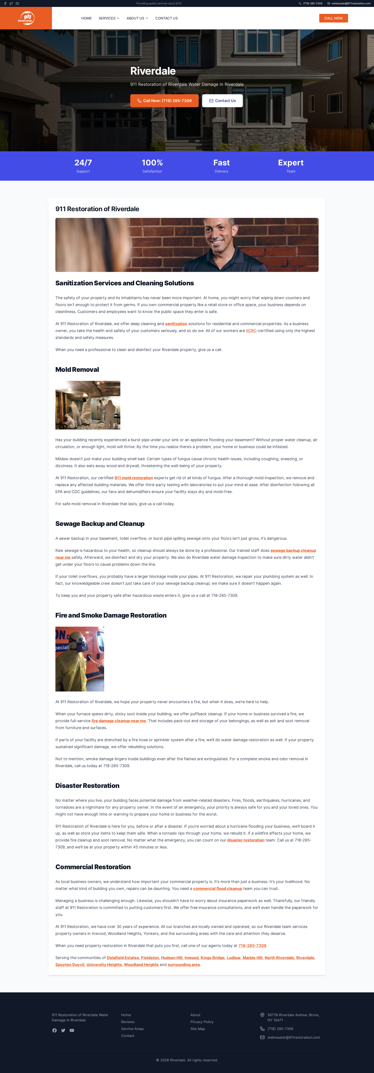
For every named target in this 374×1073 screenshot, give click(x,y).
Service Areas (132, 1029)
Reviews (128, 1022)
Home (126, 1015)
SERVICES (107, 18)
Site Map (197, 1029)
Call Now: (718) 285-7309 (167, 100)
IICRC (251, 330)
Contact (127, 1035)
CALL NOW (333, 18)
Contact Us (225, 100)
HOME (86, 18)
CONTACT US (166, 18)
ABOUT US (135, 18)
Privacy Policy (202, 1022)
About (195, 1015)
